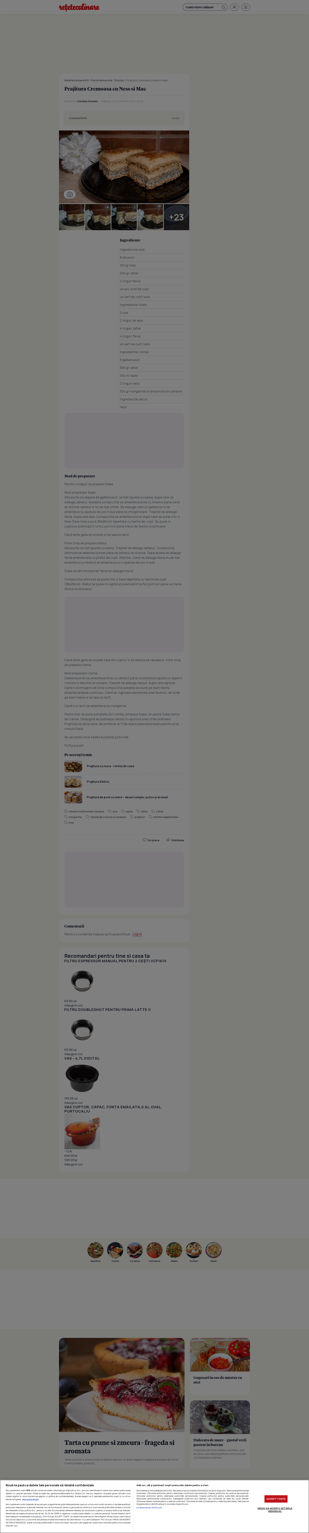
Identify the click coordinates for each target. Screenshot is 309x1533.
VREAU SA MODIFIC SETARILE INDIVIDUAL (275, 1510)
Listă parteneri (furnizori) (149, 1507)
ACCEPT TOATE (276, 1498)
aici (40, 1516)
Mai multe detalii (30, 1499)
